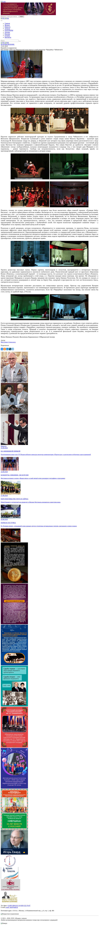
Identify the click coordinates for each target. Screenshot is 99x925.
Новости (7, 27)
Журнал (7, 25)
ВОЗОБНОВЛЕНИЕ (7, 44)
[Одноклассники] (4, 349)
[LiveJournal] (10, 349)
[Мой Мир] (7, 349)
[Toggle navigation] (1, 20)
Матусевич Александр (8, 342)
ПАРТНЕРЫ (9, 30)
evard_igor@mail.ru (12, 907)
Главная (7, 23)
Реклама (7, 34)
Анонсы (7, 28)
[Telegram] (13, 349)
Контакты (8, 37)
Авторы (7, 32)
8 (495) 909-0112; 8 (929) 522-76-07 (19, 905)
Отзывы (7, 35)
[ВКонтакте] (2, 349)
